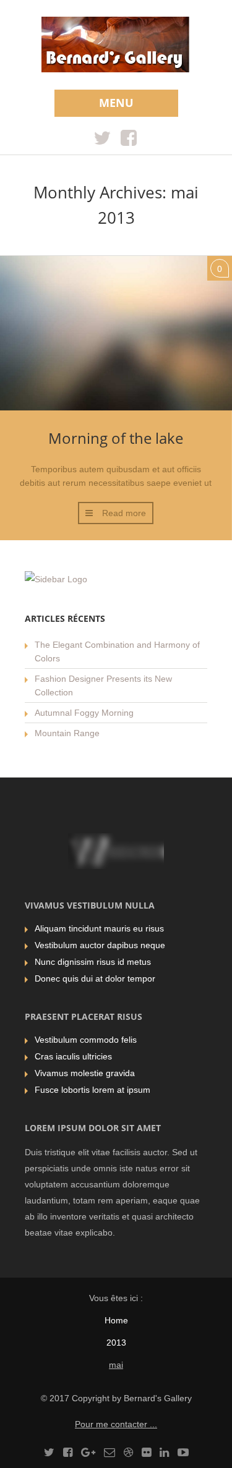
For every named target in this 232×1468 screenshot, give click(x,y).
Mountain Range (67, 733)
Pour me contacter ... (116, 1424)
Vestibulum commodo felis (86, 1040)
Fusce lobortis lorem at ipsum (92, 1090)
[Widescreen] (116, 46)
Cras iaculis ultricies (73, 1056)
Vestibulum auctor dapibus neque (100, 945)
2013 (116, 1342)
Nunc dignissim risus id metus (93, 962)
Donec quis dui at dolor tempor (95, 978)
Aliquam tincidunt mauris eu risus (99, 928)
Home (116, 1320)
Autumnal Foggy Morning (84, 713)
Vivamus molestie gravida (85, 1073)
